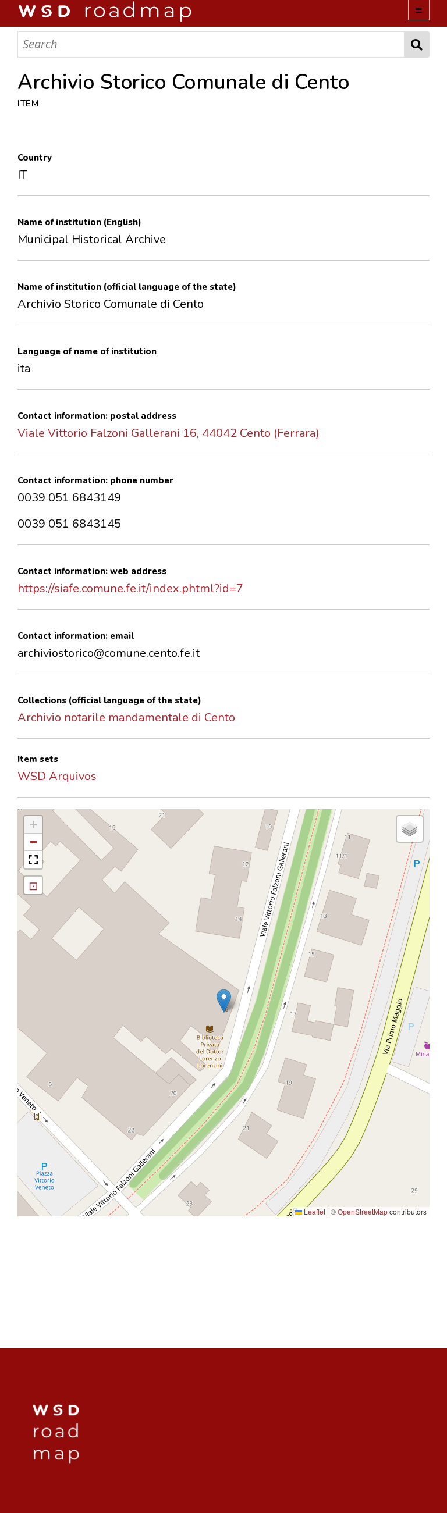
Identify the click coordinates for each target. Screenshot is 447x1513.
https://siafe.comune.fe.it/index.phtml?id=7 (130, 588)
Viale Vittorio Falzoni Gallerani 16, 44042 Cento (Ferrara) (168, 433)
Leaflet (313, 1211)
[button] (224, 1001)
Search (417, 44)
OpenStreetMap (363, 1211)
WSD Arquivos (57, 776)
